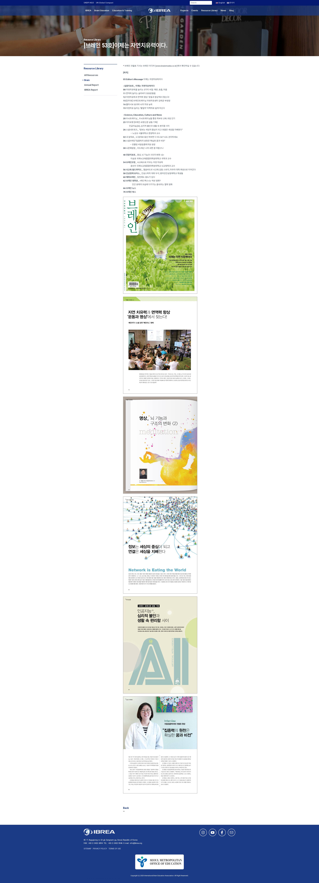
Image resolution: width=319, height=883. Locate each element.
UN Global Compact (104, 3)
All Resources (91, 75)
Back (126, 807)
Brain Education (101, 10)
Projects (184, 10)
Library (209, 10)
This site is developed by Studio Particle (102, 878)
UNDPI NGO (89, 3)
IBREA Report (91, 89)
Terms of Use (115, 849)
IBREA (88, 10)
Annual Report (91, 85)
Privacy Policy (100, 849)
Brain (87, 80)
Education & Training (122, 10)
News (223, 10)
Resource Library (93, 68)
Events (195, 10)
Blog (231, 10)
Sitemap (87, 849)
